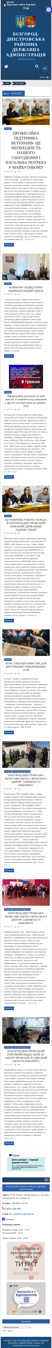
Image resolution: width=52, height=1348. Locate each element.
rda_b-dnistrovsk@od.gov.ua (21, 1214)
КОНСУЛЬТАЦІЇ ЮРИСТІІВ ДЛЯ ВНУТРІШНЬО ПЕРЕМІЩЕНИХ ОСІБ (26, 667)
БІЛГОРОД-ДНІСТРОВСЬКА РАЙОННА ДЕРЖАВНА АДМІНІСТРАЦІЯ (26, 44)
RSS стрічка (7, 1331)
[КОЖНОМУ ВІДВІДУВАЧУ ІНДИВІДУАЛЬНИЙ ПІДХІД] (26, 255)
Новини (7, 129)
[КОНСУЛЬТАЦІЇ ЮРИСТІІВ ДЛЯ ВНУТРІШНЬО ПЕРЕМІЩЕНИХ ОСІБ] (26, 631)
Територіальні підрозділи (21, 771)
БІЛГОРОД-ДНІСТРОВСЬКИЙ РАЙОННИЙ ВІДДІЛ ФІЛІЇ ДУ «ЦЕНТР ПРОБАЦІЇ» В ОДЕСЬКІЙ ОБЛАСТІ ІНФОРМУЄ (26, 1056)
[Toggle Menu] (46, 1180)
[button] (48, 9)
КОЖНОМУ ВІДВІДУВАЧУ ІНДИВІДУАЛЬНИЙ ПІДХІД (25, 289)
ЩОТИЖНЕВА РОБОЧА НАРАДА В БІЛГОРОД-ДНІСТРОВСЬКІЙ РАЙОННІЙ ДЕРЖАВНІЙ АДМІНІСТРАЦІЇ (26, 524)
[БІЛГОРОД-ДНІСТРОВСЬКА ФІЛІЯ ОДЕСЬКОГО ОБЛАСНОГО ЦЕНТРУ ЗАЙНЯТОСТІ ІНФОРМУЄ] (26, 743)
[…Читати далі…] (29, 239)
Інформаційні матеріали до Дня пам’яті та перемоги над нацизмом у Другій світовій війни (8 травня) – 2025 (26, 401)
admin (18, 171)
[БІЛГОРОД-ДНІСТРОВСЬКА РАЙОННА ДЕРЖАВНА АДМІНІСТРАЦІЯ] (6, 67)
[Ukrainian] (27, 8)
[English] (24, 8)
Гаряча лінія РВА (13, 1209)
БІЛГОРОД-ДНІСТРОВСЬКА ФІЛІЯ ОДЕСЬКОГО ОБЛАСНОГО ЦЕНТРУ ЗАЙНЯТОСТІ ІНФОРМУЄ (26, 780)
